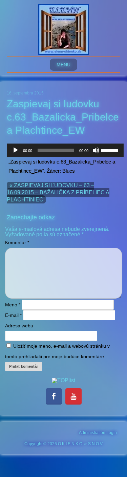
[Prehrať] (15, 150)
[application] (65, 150)
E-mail (13, 315)
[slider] (110, 150)
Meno (12, 304)
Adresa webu (19, 325)
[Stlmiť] (95, 150)
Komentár (17, 242)
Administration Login (98, 433)
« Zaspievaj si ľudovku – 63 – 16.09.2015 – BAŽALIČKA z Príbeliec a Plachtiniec (58, 192)
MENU (63, 64)
